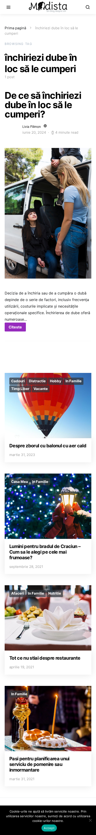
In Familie (73, 381)
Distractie (37, 381)
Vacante (41, 388)
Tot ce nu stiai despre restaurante (44, 658)
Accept (49, 828)
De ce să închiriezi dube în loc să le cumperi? (43, 105)
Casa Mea (19, 481)
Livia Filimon (31, 127)
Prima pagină (15, 28)
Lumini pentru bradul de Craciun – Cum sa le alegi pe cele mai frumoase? (44, 552)
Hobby (55, 381)
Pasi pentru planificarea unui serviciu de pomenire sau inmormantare (39, 764)
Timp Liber (20, 388)
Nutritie (54, 593)
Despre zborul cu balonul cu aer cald (47, 446)
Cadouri (18, 381)
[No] (90, 820)
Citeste (15, 327)
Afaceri (17, 593)
